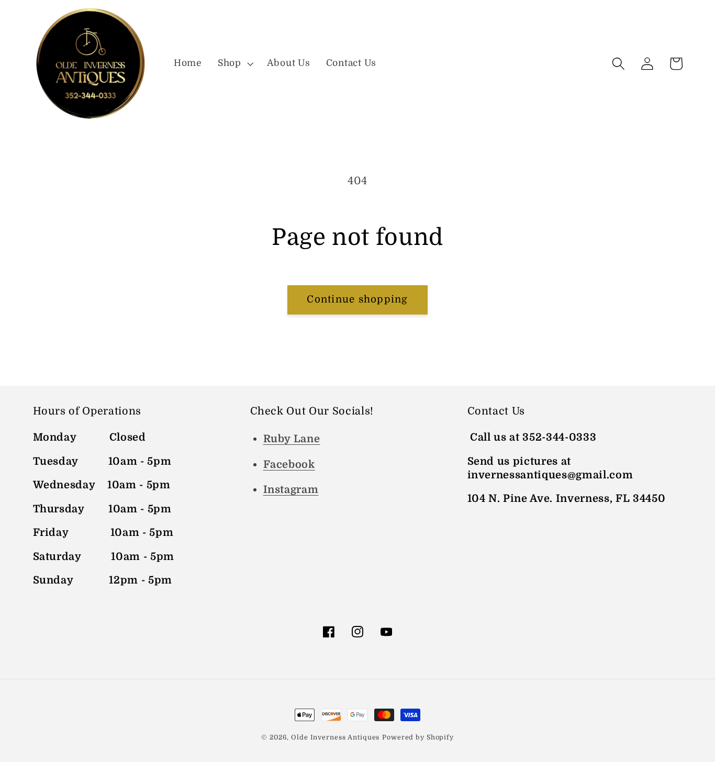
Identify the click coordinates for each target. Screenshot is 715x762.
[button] (234, 63)
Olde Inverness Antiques (335, 737)
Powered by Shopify (418, 737)
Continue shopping (357, 299)
